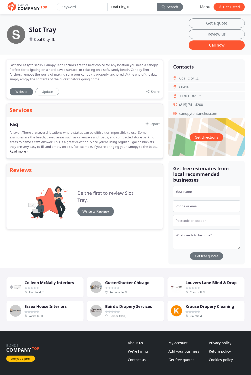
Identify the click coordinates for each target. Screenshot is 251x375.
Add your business (183, 351)
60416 (184, 87)
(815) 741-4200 (191, 104)
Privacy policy (220, 342)
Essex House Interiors (46, 306)
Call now (217, 45)
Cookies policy (221, 359)
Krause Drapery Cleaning (210, 306)
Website (21, 92)
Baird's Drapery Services (128, 306)
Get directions (206, 137)
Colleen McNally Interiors (49, 282)
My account (178, 342)
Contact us (137, 359)
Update (47, 92)
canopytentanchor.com (198, 113)
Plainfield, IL (37, 292)
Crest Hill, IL (198, 292)
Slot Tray (42, 29)
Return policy (220, 351)
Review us (217, 34)
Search (172, 7)
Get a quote (216, 23)
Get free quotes (206, 256)
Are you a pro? (20, 358)
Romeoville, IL (118, 292)
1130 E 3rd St (190, 95)
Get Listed (231, 7)
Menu (204, 6)
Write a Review (95, 211)
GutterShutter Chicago (127, 282)
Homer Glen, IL (119, 316)
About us (135, 342)
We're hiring (138, 351)
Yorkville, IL (36, 316)
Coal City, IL (44, 39)
